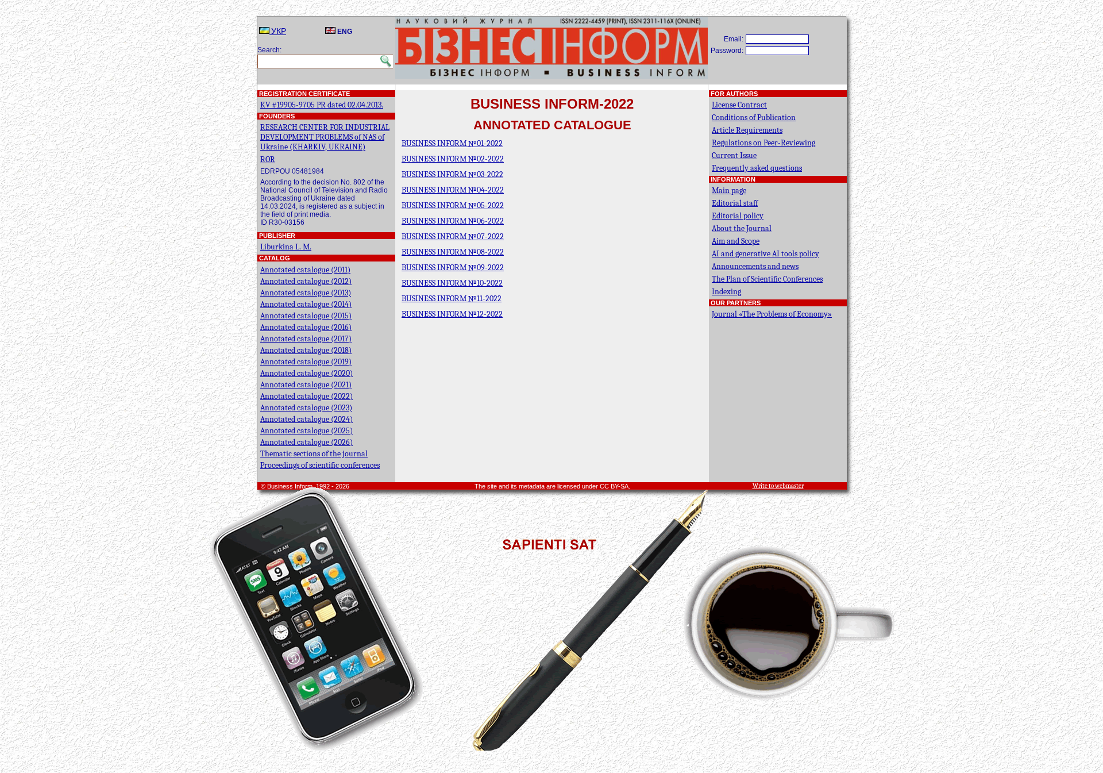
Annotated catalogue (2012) (306, 281)
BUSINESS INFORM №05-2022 (453, 205)
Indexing (726, 292)
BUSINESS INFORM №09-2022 (453, 267)
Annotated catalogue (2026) (306, 442)
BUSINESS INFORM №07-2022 (453, 236)
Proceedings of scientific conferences (320, 465)
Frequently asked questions (757, 168)
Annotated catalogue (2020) (306, 373)
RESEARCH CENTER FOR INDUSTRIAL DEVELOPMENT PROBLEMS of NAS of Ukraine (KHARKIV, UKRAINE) (324, 137)
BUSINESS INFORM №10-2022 (452, 283)
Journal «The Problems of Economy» (772, 314)
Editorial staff (735, 203)
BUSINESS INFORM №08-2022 (453, 252)
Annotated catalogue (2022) (306, 396)
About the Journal (742, 228)
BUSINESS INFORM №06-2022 (453, 221)
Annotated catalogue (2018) (306, 350)
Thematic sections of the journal (314, 454)
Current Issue (734, 155)
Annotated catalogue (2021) (306, 385)
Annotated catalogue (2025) (306, 431)
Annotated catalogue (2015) (306, 316)
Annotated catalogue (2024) (306, 419)
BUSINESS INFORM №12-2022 (452, 314)
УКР (277, 31)
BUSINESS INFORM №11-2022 (452, 298)
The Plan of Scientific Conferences (767, 279)
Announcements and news (755, 266)
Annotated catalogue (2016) (306, 327)
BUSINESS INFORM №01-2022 (452, 143)
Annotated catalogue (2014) (306, 304)
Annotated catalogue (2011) (305, 270)
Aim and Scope (735, 241)
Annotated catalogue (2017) (306, 339)
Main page (729, 190)
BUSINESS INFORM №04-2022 (453, 190)
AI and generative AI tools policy (765, 254)
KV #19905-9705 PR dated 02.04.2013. (321, 105)
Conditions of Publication (754, 117)
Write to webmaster (778, 486)
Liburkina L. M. (285, 247)
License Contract (739, 105)
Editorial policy (737, 216)
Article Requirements (747, 130)
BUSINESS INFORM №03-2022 (452, 174)
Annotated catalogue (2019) (306, 362)
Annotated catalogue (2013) (305, 293)
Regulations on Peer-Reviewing (763, 143)
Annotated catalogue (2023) (306, 408)
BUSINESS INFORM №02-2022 (453, 159)
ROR (267, 159)
